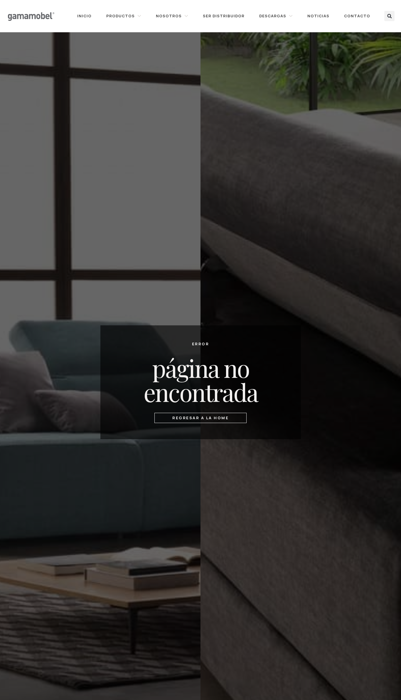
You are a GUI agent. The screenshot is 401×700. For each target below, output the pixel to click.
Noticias (318, 15)
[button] (389, 16)
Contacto (357, 15)
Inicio (84, 15)
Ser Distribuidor (224, 15)
